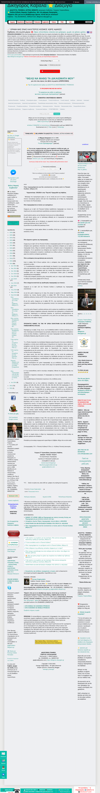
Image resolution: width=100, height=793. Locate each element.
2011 (11, 388)
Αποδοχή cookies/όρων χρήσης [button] (93, 2)
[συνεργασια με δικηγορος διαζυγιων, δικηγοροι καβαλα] (14, 216)
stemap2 (51, 669)
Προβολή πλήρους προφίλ (31, 610)
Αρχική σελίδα (47, 497)
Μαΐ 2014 (13, 285)
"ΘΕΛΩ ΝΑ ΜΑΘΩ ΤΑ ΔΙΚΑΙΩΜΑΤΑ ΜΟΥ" (50, 78)
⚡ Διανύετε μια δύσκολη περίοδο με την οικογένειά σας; (84, 650)
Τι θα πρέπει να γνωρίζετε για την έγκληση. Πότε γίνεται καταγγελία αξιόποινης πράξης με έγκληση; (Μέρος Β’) (45, 560)
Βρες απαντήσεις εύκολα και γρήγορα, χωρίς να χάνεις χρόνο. (60, 32)
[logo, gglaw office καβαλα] (84, 348)
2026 (11, 232)
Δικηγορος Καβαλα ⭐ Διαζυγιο (39, 5)
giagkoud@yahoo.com (48, 467)
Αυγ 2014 (14, 276)
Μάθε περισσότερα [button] (60, 2)
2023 (11, 240)
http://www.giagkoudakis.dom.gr (48, 465)
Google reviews (13, 419)
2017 (11, 256)
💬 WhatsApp (60, 127)
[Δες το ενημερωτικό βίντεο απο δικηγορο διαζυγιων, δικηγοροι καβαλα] (3, 775)
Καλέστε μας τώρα (38, 158)
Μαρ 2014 (14, 292)
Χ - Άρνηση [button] (76, 2)
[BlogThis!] (48, 489)
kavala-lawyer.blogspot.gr (48, 463)
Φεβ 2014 (14, 295)
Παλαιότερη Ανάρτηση (65, 497)
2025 (11, 235)
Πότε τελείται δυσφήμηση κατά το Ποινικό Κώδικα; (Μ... (15, 322)
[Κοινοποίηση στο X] (50, 489)
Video (80, 286)
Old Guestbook (13, 417)
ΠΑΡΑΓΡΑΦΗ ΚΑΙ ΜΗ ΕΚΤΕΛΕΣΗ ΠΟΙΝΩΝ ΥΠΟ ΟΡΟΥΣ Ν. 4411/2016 (46, 564)
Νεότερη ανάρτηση (29, 497)
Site (25, 600)
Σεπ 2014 (14, 273)
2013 (11, 385)
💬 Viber (49, 127)
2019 (11, 250)
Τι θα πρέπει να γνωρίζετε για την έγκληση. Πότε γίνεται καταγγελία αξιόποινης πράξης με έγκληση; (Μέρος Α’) (45, 538)
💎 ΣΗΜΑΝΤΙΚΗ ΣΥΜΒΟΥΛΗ (50, 71)
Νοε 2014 (14, 268)
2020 (11, 248)
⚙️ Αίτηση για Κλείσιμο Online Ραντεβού (12, 653)
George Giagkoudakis (38, 579)
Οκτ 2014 (14, 271)
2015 (11, 261)
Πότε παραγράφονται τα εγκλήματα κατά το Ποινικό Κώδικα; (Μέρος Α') (46, 545)
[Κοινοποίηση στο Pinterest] (53, 489)
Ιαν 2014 (14, 382)
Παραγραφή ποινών (33, 491)
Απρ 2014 (14, 290)
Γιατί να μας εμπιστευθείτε (14, 54)
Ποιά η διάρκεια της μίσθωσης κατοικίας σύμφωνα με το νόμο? (44, 548)
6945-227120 (8, 790)
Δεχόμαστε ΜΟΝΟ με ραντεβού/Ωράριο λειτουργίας (85, 392)
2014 (11, 263)
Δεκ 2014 (14, 266)
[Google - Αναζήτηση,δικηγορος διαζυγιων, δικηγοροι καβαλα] (3, 754)
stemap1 (45, 669)
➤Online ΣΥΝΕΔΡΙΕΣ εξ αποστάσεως (38, 125)
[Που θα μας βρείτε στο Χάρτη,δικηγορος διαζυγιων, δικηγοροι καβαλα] (3, 768)
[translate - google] (91, 32)
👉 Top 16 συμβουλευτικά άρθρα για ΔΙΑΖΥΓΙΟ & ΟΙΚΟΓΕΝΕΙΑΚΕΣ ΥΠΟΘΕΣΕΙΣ (50, 85)
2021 (11, 245)
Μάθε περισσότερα (43, 121)
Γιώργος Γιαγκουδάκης (85, 596)
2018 (11, 253)
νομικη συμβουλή (13, 500)
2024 (11, 237)
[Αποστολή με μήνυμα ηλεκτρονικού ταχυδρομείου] (47, 489)
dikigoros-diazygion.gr (43, 589)
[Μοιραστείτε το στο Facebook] (51, 489)
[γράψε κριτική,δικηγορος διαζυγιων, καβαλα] (83, 372)
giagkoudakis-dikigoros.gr (57, 589)
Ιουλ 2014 (14, 279)
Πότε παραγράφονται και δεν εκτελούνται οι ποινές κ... (15, 375)
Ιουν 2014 (14, 283)
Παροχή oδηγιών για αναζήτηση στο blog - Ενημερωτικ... (15, 364)
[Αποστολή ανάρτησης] (44, 489)
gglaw (36, 600)
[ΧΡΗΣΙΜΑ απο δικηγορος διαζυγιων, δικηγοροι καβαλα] (3, 761)
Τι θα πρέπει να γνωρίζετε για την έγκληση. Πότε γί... (14, 343)
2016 (11, 258)
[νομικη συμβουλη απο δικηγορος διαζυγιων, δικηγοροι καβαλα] (13, 538)
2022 (11, 243)
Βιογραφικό (30, 600)
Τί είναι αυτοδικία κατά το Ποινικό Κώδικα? (38, 542)
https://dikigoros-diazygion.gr (15, 56)
